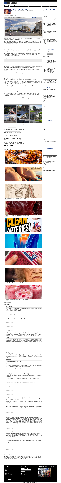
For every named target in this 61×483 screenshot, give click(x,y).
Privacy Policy (7, 473)
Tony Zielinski (16, 75)
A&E (41, 6)
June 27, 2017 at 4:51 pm (9, 307)
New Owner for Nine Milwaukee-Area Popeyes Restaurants (51, 24)
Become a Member (50, 49)
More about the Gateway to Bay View (14, 129)
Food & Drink (30, 6)
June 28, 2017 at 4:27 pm (9, 390)
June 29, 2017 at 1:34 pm (9, 449)
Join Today (50, 53)
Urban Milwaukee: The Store (46, 466)
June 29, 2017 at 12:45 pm (9, 438)
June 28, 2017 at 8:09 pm (9, 404)
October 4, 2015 (6, 143)
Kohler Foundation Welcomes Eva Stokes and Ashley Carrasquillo (51, 142)
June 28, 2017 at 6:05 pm (9, 394)
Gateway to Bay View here (13, 135)
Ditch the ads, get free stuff (25, 474)
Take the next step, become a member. (26, 473)
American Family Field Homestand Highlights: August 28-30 (51, 61)
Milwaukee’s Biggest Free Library (51, 156)
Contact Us (18, 463)
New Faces (50, 120)
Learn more (24, 139)
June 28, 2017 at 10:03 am (9, 345)
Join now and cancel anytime (8, 460)
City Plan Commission (21, 38)
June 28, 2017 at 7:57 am (9, 316)
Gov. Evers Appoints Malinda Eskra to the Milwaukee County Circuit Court (51, 132)
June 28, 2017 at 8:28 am (9, 322)
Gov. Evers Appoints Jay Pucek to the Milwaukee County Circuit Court (51, 123)
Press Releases (50, 59)
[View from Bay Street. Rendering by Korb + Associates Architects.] (36, 109)
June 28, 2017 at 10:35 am (9, 353)
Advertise (6, 470)
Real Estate (9, 6)
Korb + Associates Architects (23, 49)
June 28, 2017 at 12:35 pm (9, 380)
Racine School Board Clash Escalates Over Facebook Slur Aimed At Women (51, 40)
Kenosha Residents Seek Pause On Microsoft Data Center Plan (52, 31)
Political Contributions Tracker (12, 138)
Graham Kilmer (7, 15)
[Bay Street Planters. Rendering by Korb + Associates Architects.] (23, 109)
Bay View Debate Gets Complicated (10, 132)
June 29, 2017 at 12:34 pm (9, 428)
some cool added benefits (12, 127)
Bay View (20, 39)
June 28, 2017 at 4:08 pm (9, 384)
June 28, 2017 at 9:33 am (9, 330)
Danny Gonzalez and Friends (50, 161)
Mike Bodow (27, 81)
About (5, 469)
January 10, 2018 (6, 141)
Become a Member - (17, 0)
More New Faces (45, 146)
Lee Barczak (6, 87)
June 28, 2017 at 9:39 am (9, 338)
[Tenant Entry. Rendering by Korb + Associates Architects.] (36, 118)
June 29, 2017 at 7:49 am (9, 412)
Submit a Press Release (8, 474)
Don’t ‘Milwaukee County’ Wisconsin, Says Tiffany (51, 96)
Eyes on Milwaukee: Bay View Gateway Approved (12, 131)
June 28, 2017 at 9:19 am (9, 326)
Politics (20, 6)
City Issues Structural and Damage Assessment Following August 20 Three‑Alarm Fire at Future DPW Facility (51, 70)
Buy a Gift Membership (46, 56)
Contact (6, 471)
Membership (51, 6)
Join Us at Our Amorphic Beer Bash (9, 0)
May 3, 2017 (6, 142)
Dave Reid (7, 438)
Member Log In (21, 0)
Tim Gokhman (32, 45)
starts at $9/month (21, 458)
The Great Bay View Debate (9, 133)
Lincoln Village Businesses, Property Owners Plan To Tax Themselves (51, 12)
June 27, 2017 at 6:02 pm (9, 312)
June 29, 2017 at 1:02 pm (9, 444)
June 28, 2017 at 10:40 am (9, 360)
